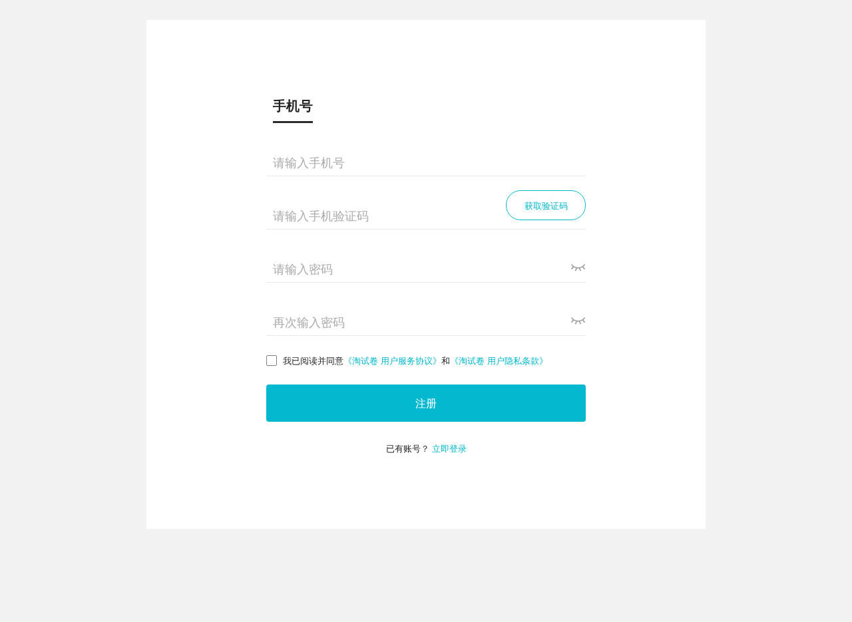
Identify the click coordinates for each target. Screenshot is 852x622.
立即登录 (449, 448)
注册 (426, 402)
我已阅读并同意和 (415, 360)
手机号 (293, 104)
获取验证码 (546, 205)
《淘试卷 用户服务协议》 (392, 360)
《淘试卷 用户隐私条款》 (499, 360)
